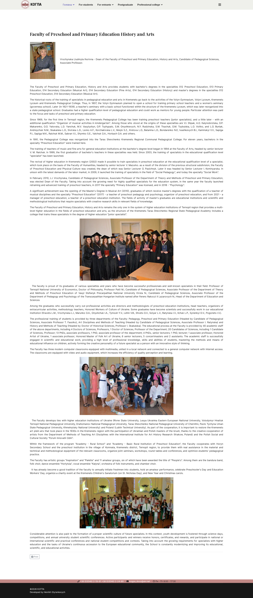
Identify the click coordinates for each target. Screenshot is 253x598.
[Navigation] (219, 5)
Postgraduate (125, 5)
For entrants (104, 5)
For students (86, 5)
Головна (67, 5)
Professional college (148, 5)
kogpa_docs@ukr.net (139, 581)
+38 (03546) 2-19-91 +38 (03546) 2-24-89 (102, 581)
